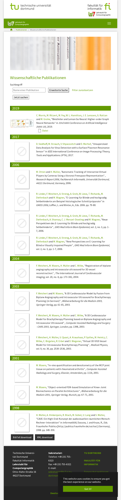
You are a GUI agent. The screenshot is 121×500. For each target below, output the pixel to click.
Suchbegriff (16, 84)
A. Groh (74, 193)
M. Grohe (45, 119)
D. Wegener (75, 341)
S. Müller (99, 415)
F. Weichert (52, 193)
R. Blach (67, 415)
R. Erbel (60, 341)
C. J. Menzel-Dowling (73, 219)
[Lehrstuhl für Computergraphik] (99, 13)
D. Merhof (86, 143)
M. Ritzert (52, 115)
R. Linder (40, 193)
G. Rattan (102, 115)
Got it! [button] (87, 488)
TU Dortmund (92, 453)
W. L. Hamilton (73, 115)
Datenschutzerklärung (96, 471)
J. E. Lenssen (89, 115)
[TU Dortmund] (30, 6)
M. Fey (61, 115)
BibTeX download (22, 437)
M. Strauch (53, 143)
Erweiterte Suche (58, 90)
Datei (45, 130)
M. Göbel (77, 415)
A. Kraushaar (76, 337)
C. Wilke (79, 265)
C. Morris (41, 115)
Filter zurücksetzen (82, 90)
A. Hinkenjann (54, 415)
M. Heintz (100, 337)
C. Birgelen (49, 341)
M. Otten (41, 171)
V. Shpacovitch (68, 143)
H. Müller (55, 171)
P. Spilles (88, 337)
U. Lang (87, 415)
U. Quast (64, 337)
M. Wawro (54, 265)
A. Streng (64, 193)
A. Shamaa (54, 219)
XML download (44, 437)
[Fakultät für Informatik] (99, 6)
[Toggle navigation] (109, 23)
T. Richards (94, 193)
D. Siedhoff (41, 143)
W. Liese (83, 193)
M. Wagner (58, 197)
